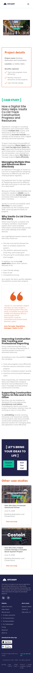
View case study (11, 522)
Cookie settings (29, 665)
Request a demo (8, 464)
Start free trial (22, 465)
